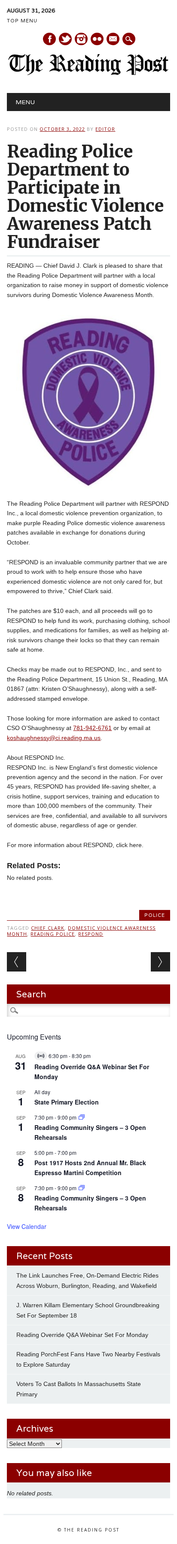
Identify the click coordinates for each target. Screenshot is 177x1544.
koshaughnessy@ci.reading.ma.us (54, 737)
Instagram (81, 39)
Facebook (49, 39)
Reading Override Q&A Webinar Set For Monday (82, 1334)
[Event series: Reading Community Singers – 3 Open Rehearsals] (82, 1117)
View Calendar (26, 1226)
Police (154, 915)
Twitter (65, 39)
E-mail (113, 39)
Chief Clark (47, 928)
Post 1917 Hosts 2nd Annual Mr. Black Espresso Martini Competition (90, 1167)
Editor (105, 129)
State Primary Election (66, 1102)
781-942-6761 (92, 727)
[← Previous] (16, 962)
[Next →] (160, 962)
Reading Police (53, 934)
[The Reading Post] (88, 73)
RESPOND (90, 934)
